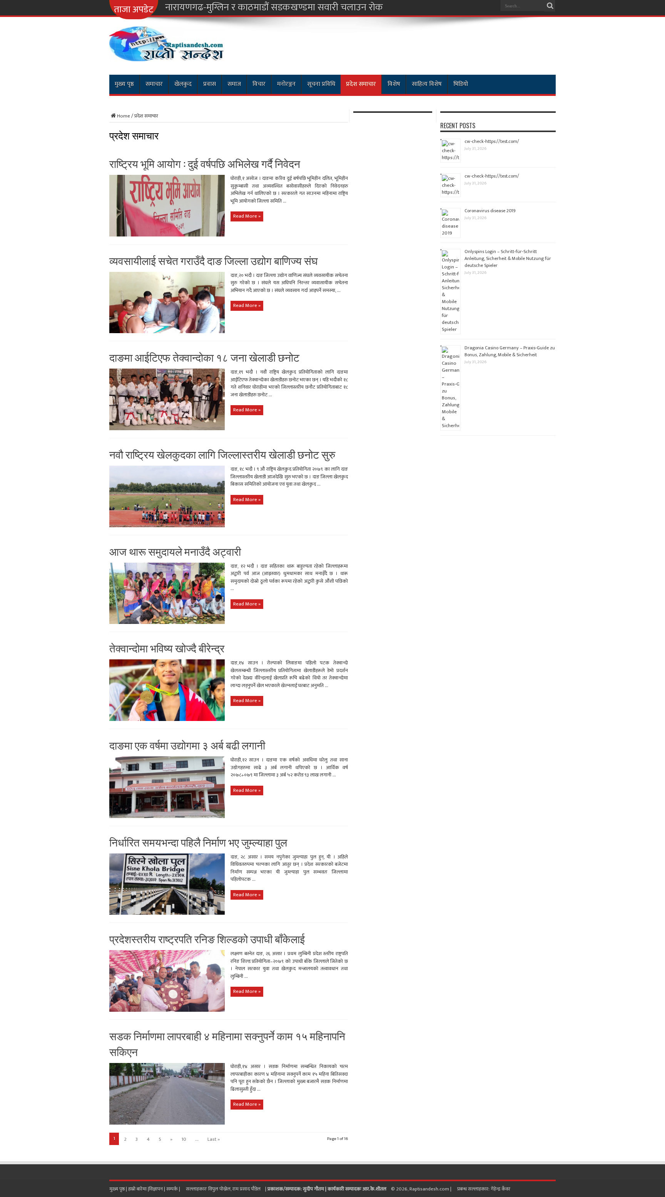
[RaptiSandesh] (167, 55)
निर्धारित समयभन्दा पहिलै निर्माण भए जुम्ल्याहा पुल (198, 842)
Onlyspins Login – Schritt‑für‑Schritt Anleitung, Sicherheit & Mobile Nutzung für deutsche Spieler (507, 258)
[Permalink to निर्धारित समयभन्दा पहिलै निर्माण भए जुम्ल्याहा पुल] (167, 913)
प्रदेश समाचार (361, 84)
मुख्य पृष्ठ (124, 84)
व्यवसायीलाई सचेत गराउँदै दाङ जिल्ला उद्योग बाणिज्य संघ (213, 260)
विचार (259, 84)
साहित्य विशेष (427, 84)
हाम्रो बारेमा (138, 1189)
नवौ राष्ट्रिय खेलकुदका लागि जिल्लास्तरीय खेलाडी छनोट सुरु (222, 454)
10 (183, 1139)
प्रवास (209, 84)
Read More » (247, 216)
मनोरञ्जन (286, 84)
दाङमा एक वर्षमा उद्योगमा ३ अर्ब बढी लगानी (187, 745)
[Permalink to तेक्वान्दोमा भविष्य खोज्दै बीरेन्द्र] (167, 719)
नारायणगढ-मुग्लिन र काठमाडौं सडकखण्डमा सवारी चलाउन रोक (274, 7)
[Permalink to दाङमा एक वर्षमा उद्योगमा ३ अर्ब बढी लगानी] (167, 816)
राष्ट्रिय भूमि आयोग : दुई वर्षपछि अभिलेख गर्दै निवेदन (204, 163)
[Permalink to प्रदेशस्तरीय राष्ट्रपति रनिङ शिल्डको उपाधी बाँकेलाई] (167, 1010)
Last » (213, 1139)
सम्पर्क (172, 1189)
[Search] (550, 6)
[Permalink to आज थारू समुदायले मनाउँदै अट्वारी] (167, 622)
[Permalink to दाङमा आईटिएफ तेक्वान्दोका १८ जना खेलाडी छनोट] (167, 428)
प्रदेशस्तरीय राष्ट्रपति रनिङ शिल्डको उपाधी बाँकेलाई (207, 938)
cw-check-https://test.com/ (491, 141)
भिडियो (460, 84)
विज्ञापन (156, 1189)
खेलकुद (183, 84)
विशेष (394, 84)
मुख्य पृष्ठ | (118, 1189)
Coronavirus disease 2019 (490, 211)
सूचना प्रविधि (321, 84)
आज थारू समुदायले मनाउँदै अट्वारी (175, 551)
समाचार (154, 84)
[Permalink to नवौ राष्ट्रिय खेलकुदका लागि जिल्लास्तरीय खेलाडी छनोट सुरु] (167, 525)
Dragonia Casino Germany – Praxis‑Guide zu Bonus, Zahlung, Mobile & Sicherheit (509, 351)
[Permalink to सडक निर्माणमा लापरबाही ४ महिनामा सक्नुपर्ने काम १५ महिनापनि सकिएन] (167, 1123)
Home (123, 116)
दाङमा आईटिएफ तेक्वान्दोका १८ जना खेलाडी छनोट (204, 357)
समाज (234, 84)
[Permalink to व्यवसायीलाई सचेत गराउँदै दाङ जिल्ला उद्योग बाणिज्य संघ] (167, 331)
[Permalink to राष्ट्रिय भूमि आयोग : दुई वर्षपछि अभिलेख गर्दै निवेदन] (167, 235)
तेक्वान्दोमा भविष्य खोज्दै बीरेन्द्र (166, 648)
